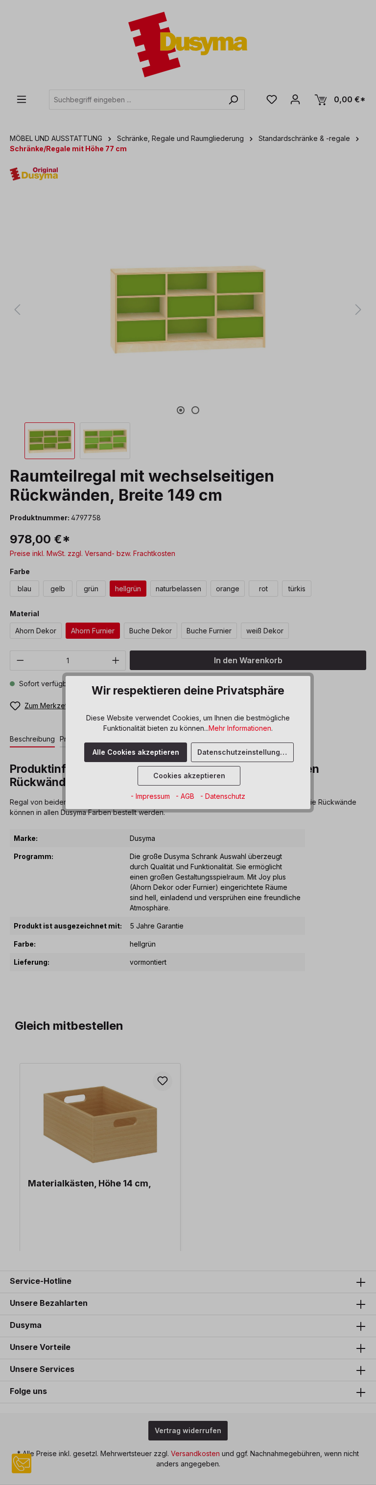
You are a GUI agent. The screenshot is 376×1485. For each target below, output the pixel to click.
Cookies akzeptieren (189, 775)
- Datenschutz (222, 796)
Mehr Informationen (240, 728)
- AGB (186, 796)
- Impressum (151, 796)
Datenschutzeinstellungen (243, 752)
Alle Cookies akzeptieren (136, 752)
